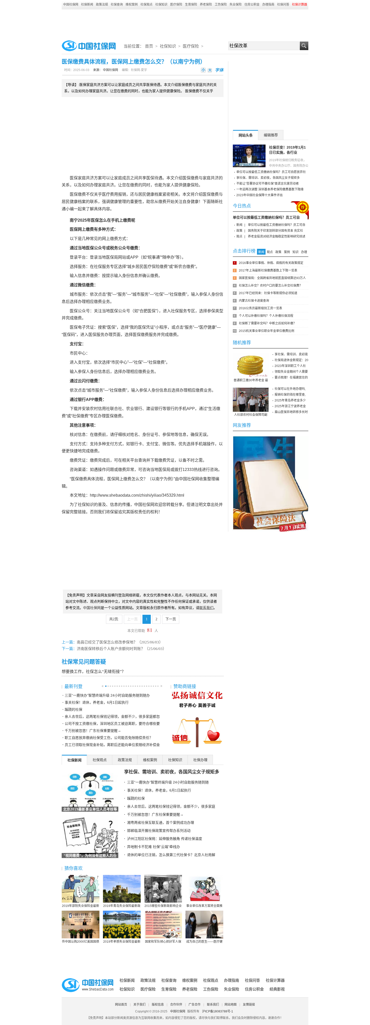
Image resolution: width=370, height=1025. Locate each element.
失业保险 (236, 4)
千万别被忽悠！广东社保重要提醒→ (93, 731)
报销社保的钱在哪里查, (290, 394)
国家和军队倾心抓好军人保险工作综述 (163, 942)
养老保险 (206, 4)
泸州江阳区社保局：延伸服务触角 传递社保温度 (164, 839)
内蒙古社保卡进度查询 (254, 300)
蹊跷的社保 (73, 709)
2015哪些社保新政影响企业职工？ (163, 906)
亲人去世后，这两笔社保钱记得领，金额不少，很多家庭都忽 (112, 716)
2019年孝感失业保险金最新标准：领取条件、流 (121, 942)
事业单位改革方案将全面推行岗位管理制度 (204, 906)
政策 (239, 230)
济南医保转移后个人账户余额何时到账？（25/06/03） (121, 649)
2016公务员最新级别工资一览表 (260, 308)
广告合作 (195, 1004)
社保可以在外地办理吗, (290, 389)
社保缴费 (178, 294)
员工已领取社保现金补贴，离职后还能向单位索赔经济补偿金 (112, 745)
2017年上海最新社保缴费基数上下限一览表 (268, 270)
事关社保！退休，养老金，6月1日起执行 (97, 702)
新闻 (239, 225)
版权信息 (158, 1004)
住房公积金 (252, 4)
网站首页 (121, 1004)
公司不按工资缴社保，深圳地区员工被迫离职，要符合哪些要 (112, 724)
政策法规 (102, 4)
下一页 (170, 619)
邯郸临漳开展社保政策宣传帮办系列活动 (159, 831)
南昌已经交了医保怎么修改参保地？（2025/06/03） (120, 642)
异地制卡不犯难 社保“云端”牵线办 (153, 847)
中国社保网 (70, 4)
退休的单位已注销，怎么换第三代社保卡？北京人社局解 (171, 855)
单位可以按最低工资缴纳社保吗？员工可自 (266, 217)
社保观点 (146, 4)
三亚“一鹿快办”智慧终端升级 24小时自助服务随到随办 (107, 695)
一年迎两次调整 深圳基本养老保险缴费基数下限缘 (270, 189)
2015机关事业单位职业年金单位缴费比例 (266, 331)
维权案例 (132, 4)
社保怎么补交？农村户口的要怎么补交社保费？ (270, 285)
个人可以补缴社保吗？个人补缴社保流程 (266, 316)
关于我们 (139, 1004)
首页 (149, 46)
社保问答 (283, 4)
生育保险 (191, 4)
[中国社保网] (88, 979)
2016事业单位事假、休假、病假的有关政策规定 (271, 263)
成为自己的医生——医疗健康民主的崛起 (204, 942)
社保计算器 (275, 980)
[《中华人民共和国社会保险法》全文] (270, 438)
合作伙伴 (176, 1004)
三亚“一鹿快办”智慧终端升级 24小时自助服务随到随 (168, 782)
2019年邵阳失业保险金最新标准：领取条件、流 (80, 906)
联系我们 (213, 1004)
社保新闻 (87, 4)
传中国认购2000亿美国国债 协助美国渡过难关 (80, 942)
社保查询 (117, 4)
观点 (239, 236)
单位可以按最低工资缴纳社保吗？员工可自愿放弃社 (271, 172)
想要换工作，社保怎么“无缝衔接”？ (94, 671)
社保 (98, 266)
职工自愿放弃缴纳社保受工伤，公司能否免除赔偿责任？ (109, 738)
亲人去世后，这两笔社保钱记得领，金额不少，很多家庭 (171, 806)
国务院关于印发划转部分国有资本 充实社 (275, 230)
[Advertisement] (185, 23)
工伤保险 (221, 4)
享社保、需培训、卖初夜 (291, 354)
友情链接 (249, 1004)
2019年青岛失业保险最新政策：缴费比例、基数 (121, 906)
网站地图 (231, 1004)
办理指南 (268, 4)
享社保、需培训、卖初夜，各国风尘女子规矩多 (171, 771)
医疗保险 (176, 4)
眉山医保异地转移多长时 (291, 412)
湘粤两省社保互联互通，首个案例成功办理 (160, 823)
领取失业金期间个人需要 (291, 371)
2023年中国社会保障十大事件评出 (259, 195)
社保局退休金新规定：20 (291, 360)
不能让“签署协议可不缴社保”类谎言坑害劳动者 (267, 183)
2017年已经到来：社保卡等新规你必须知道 (268, 293)
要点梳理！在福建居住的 (291, 377)
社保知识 (161, 4)
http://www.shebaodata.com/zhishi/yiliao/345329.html (137, 495)
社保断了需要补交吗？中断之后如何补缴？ (267, 323)
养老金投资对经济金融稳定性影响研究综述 (276, 236)
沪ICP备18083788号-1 (217, 1011)
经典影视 (277, 989)
